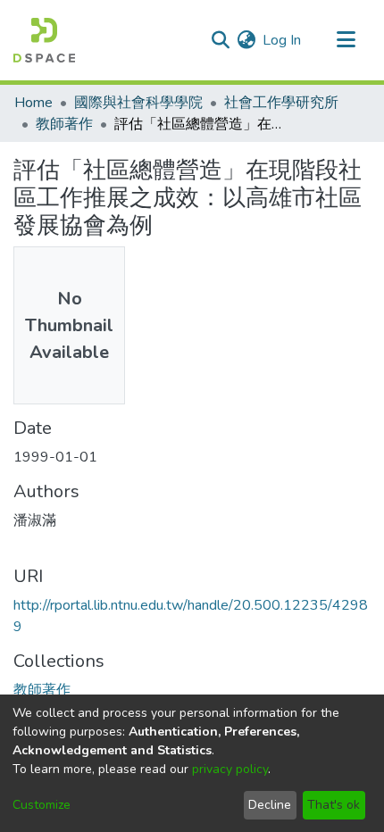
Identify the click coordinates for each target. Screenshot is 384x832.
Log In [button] (283, 40)
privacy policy (230, 769)
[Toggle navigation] (346, 40)
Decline (269, 804)
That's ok (333, 804)
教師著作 (64, 124)
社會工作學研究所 (281, 102)
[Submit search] (220, 40)
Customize (42, 804)
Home (33, 102)
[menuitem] (246, 40)
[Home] (44, 40)
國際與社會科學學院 (138, 102)
